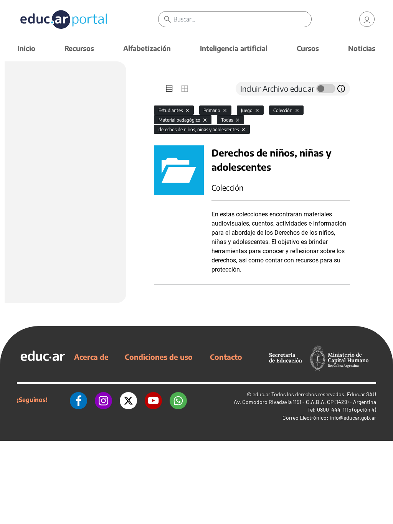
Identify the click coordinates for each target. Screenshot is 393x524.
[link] (367, 19)
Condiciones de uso (159, 356)
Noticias (361, 48)
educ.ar (261, 394)
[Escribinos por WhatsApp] (178, 399)
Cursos (308, 48)
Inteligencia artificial (234, 48)
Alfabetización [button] (147, 48)
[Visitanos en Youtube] (153, 399)
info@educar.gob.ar (353, 417)
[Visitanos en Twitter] (128, 399)
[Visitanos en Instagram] (103, 399)
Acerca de (91, 356)
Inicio (26, 48)
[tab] (169, 88)
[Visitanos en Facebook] (78, 399)
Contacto (226, 356)
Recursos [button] (79, 48)
